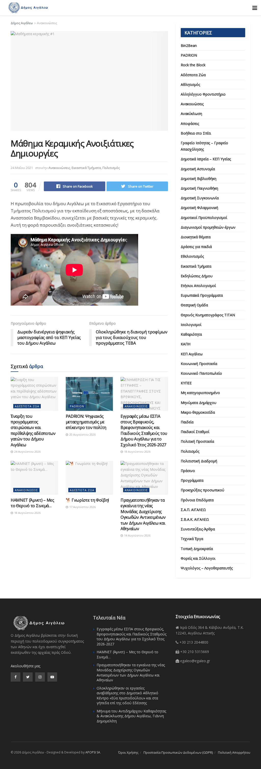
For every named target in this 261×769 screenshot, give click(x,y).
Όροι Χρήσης (128, 752)
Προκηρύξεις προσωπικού (202, 490)
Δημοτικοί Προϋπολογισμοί (204, 217)
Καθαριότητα (191, 334)
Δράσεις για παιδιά (196, 246)
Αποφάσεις (190, 123)
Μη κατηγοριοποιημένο (200, 392)
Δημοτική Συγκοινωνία (200, 197)
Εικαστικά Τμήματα (86, 167)
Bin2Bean (189, 45)
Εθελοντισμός (192, 256)
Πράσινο (188, 470)
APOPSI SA (92, 752)
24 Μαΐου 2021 (22, 167)
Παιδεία (187, 422)
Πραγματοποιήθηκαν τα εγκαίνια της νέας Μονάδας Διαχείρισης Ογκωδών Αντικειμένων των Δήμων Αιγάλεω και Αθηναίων (143, 514)
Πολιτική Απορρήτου (234, 752)
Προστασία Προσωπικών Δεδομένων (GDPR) (178, 752)
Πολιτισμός (111, 167)
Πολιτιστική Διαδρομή (199, 461)
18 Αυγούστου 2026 (136, 451)
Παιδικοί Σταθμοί (195, 431)
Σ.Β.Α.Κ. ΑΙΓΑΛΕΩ (195, 519)
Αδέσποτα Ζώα (27, 406)
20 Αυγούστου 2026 (82, 434)
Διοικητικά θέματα (196, 236)
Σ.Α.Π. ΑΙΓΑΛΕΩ (193, 509)
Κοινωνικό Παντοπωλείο (201, 373)
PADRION (77, 406)
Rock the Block (193, 64)
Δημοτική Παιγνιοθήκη (199, 188)
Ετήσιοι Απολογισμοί (198, 285)
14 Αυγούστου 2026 (136, 535)
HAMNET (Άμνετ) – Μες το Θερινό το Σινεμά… (32, 503)
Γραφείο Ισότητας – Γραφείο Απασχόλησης (204, 146)
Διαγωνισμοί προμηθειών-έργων (208, 227)
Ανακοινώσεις (47, 23)
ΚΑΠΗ (185, 344)
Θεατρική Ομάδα (194, 305)
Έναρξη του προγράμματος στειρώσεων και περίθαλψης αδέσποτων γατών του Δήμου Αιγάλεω (33, 430)
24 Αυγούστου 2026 (27, 451)
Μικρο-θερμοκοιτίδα (198, 412)
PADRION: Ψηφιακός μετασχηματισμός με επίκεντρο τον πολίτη (86, 422)
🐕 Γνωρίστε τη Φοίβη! (87, 500)
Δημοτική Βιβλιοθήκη (198, 178)
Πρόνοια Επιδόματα (197, 500)
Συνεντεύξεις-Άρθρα (198, 529)
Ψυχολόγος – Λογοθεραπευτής (207, 568)
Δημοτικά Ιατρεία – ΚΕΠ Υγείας (206, 159)
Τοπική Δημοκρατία (197, 548)
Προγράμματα (192, 480)
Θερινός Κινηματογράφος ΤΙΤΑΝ (208, 314)
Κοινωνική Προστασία (199, 363)
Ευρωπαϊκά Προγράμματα (202, 295)
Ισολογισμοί (191, 324)
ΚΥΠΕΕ (186, 383)
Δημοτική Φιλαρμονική (199, 207)
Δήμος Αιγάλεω (22, 23)
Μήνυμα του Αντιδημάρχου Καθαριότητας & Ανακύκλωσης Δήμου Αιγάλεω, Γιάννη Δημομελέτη (131, 716)
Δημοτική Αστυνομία (198, 168)
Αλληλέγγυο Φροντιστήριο (203, 94)
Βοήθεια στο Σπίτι (196, 133)
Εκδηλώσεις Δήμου (197, 275)
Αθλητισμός (190, 84)
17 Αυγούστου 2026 (82, 507)
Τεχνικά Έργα (192, 538)
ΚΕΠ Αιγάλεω (192, 353)
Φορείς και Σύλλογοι (198, 558)
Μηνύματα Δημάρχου (198, 402)
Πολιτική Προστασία (197, 441)
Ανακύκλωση (191, 113)
